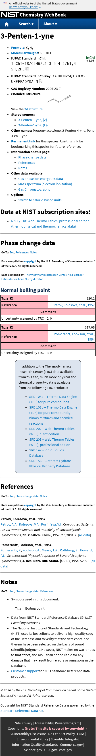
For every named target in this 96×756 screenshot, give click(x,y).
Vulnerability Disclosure (28, 733)
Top (12, 252)
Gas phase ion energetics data (40, 178)
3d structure (33, 109)
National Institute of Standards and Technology (10, 15)
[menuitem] (7, 23)
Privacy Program (67, 723)
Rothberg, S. (69, 550)
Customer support (25, 671)
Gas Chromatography (34, 189)
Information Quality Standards (35, 744)
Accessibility (43, 723)
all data (84, 535)
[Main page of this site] (7, 23)
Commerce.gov (71, 744)
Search (25, 23)
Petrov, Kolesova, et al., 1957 (73, 305)
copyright (30, 261)
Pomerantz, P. (10, 550)
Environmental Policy (32, 739)
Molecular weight (24, 53)
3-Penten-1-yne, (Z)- (33, 119)
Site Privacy (23, 723)
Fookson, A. (31, 550)
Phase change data (32, 157)
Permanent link (23, 141)
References (26, 162)
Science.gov (33, 750)
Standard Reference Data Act (21, 710)
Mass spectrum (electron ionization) (45, 184)
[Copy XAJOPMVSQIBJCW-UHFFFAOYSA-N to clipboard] (40, 82)
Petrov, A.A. (8, 524)
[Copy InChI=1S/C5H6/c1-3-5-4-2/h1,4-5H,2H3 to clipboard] (27, 69)
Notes (22, 168)
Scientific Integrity (64, 739)
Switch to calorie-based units (40, 200)
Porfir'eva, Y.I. (51, 524)
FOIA (80, 733)
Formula (17, 47)
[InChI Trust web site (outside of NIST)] (90, 61)
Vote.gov (65, 750)
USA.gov (50, 750)
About (49, 23)
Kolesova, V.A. (29, 524)
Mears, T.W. (50, 550)
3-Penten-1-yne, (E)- (33, 125)
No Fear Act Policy (61, 733)
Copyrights (16, 728)
